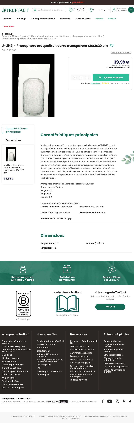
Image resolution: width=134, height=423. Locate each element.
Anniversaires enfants (81, 353)
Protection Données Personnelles (96, 416)
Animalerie (65, 19)
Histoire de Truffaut (46, 345)
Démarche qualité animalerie (113, 359)
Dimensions (13, 140)
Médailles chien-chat (114, 364)
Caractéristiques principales (17, 130)
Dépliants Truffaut (11, 381)
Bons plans (9, 27)
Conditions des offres (12, 384)
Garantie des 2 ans (11, 368)
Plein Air (112, 19)
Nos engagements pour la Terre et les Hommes (50, 361)
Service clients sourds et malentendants (82, 367)
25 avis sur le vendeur (119, 83)
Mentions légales (10, 358)
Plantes (7, 19)
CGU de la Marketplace (13, 346)
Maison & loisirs (83, 19)
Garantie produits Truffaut (15, 371)
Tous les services (78, 380)
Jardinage (21, 19)
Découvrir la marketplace (82, 371)
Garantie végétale (113, 341)
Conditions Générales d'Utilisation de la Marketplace (59, 416)
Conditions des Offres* (71, 418)
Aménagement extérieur (43, 19)
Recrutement (43, 351)
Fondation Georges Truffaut (50, 341)
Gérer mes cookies (11, 375)
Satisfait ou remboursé (81, 360)
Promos (99, 19)
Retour (9, 34)
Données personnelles (13, 365)
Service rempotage (113, 355)
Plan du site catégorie (13, 388)
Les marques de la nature (49, 371)
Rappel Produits (10, 362)
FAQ (39, 368)
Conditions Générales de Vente (23, 416)
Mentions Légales (120, 416)
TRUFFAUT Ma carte (79, 346)
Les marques (43, 375)
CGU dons (7, 355)
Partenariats (43, 348)
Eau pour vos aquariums (116, 367)
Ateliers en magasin (80, 363)
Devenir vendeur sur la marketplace (81, 376)
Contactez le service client (15, 402)
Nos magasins (44, 365)
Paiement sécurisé (79, 356)
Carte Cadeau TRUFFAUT (82, 350)
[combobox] (49, 10)
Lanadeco (95, 83)
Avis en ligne (8, 378)
